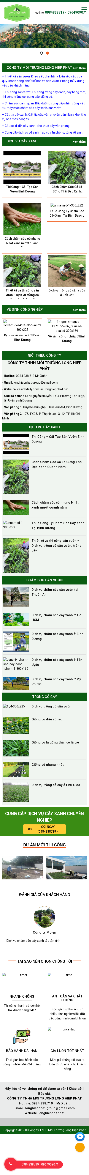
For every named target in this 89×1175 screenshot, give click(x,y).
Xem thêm (79, 68)
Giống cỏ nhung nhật (48, 765)
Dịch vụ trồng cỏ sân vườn (51, 706)
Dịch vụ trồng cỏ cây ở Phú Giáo (56, 785)
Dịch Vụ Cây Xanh (22, 141)
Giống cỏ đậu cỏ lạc (47, 719)
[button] (41, 53)
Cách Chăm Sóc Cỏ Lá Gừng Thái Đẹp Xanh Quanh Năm (67, 191)
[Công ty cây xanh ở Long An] (22, 867)
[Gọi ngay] (11, 1164)
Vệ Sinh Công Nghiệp (25, 309)
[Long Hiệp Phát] (17, 12)
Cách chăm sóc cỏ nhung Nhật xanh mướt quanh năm (22, 243)
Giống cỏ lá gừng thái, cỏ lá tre (55, 742)
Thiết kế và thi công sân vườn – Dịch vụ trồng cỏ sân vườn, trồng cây (22, 295)
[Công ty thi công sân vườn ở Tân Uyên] (66, 867)
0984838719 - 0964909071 (40, 1164)
